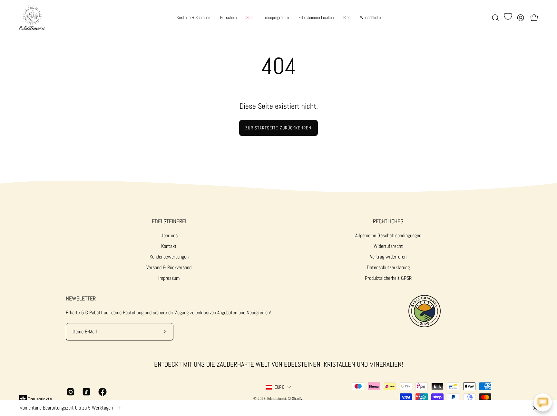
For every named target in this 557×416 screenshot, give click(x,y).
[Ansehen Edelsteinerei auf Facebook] (101, 392)
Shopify (297, 398)
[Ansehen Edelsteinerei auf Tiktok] (85, 392)
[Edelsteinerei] (32, 17)
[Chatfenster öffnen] (543, 402)
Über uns (169, 235)
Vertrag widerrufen (388, 256)
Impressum (169, 278)
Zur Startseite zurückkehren (278, 128)
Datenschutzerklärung (388, 267)
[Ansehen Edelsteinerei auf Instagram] (69, 392)
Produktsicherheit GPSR (388, 278)
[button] (495, 18)
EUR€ (279, 387)
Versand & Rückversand (168, 267)
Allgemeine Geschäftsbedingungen (388, 235)
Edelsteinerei (169, 221)
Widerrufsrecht (388, 246)
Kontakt (169, 246)
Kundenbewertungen (169, 256)
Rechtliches (388, 221)
